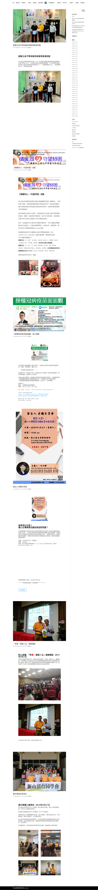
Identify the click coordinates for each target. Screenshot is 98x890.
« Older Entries (16, 885)
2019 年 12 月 (75, 81)
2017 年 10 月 (75, 116)
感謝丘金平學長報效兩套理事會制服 (27, 45)
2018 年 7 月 (74, 112)
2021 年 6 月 (74, 58)
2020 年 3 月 (74, 74)
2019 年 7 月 (74, 91)
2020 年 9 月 (74, 70)
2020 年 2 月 (74, 77)
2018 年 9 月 (74, 107)
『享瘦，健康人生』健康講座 (24, 644)
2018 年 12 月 (75, 101)
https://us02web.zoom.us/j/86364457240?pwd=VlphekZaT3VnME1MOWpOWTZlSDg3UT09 (33, 395)
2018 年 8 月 (74, 109)
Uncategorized (75, 121)
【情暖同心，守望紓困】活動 (24, 168)
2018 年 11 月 (75, 103)
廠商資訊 (74, 129)
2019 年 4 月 (74, 95)
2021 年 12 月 (75, 52)
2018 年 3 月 (74, 114)
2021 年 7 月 (74, 56)
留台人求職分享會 (20, 487)
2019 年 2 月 (74, 97)
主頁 (13, 2)
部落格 (29, 2)
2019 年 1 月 (74, 99)
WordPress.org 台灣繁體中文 (78, 147)
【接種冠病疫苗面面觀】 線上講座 (26, 334)
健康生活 (74, 123)
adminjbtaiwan (17, 47)
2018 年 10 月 (75, 105)
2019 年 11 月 (75, 83)
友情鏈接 (82, 2)
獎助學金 (59, 2)
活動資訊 (23, 2)
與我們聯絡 (40, 2)
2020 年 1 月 (74, 79)
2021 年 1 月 (74, 66)
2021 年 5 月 (74, 60)
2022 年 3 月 (74, 48)
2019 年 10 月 (75, 85)
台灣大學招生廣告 (75, 125)
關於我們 (18, 2)
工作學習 (74, 127)
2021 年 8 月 (74, 54)
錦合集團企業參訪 (20, 794)
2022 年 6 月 (74, 44)
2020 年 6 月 (74, 72)
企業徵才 (71, 2)
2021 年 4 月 (74, 62)
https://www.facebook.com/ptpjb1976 (39, 389)
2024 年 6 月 (74, 42)
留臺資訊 (74, 136)
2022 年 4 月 (74, 46)
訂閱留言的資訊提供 (76, 145)
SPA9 (73, 16)
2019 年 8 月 (74, 89)
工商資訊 (77, 2)
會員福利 (35, 2)
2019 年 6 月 (74, 93)
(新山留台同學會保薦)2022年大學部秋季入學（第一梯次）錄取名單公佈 (78, 31)
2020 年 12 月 (75, 68)
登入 (73, 141)
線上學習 (64, 2)
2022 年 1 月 (74, 50)
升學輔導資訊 (51, 2)
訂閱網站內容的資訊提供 (77, 143)
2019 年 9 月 (74, 87)
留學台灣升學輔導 (75, 133)
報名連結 (22, 590)
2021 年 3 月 (74, 64)
